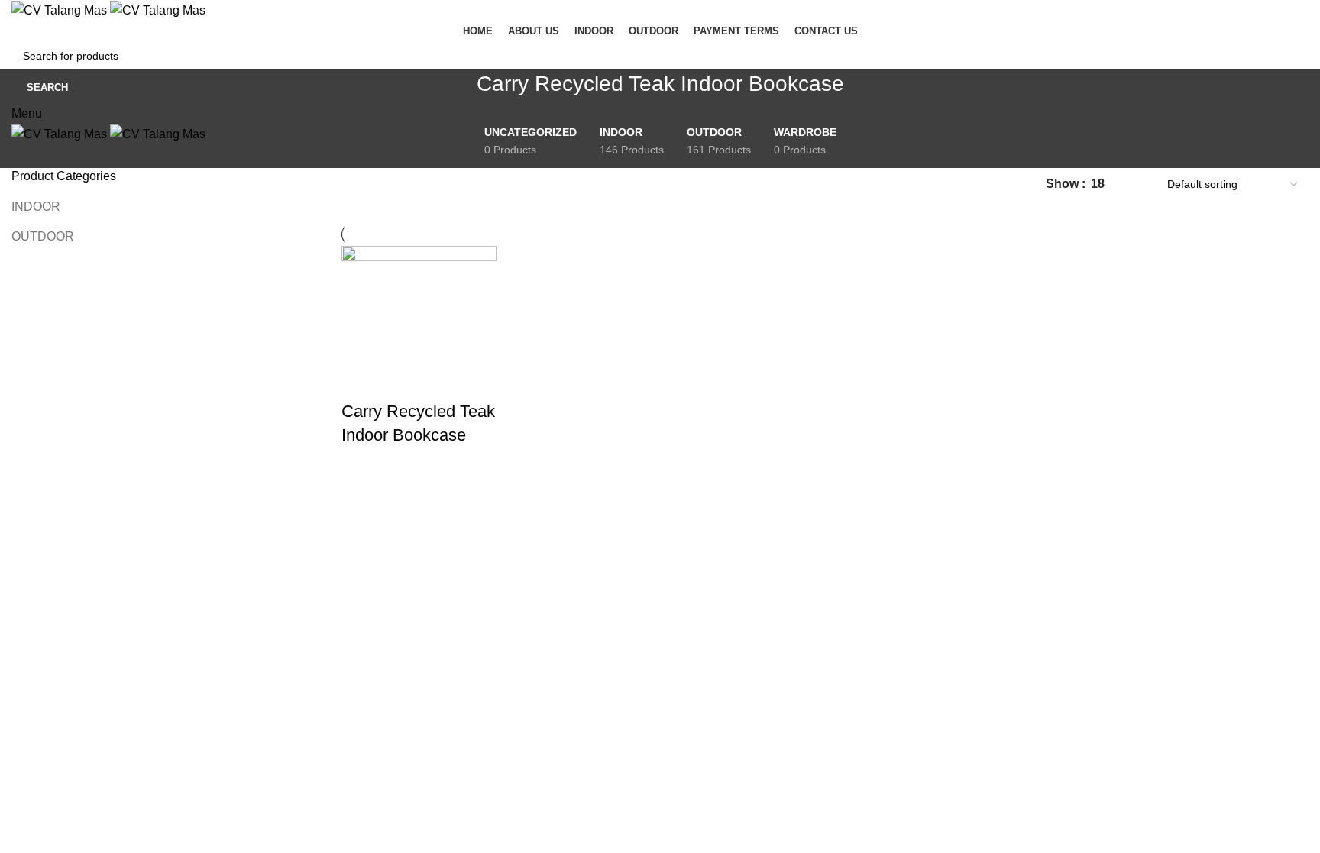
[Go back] (457, 91)
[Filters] (19, 540)
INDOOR (35, 206)
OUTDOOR (42, 236)
